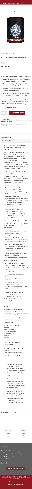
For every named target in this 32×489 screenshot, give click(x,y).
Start (3, 53)
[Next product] (2, 63)
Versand (26, 476)
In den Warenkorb (17, 113)
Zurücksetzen (27, 104)
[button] (2, 7)
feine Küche (10, 124)
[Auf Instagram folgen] (25, 3)
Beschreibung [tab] (6, 137)
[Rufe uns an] (28, 3)
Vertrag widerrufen (15, 468)
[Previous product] (5, 63)
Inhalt (2, 107)
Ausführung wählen (8, 436)
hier (20, 356)
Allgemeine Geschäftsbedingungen (13, 476)
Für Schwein (10, 53)
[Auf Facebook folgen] (23, 3)
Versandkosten (13, 74)
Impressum (16, 478)
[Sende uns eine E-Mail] (26, 3)
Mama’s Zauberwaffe (8, 432)
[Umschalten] (5, 364)
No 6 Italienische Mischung (18, 99)
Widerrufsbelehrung (8, 477)
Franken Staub (23, 432)
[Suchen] (7, 1)
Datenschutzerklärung (23, 477)
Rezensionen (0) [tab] (6, 140)
